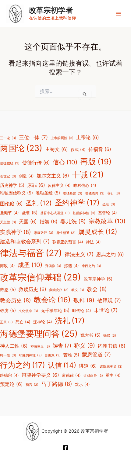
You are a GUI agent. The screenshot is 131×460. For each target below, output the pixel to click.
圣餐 (29, 212)
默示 (82, 384)
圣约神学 (77, 202)
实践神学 (15, 231)
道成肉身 (93, 376)
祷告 (62, 346)
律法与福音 (31, 253)
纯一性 (8, 355)
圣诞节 (9, 213)
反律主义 (59, 185)
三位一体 (33, 137)
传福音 (99, 149)
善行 (113, 193)
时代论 (81, 310)
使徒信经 (9, 163)
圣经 (108, 204)
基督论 (107, 213)
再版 (96, 161)
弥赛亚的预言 (67, 242)
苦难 (71, 354)
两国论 (21, 148)
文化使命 (28, 311)
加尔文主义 (53, 176)
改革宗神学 (98, 278)
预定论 (11, 384)
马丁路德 (56, 383)
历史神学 (12, 185)
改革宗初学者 (51, 10)
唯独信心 (84, 185)
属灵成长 (97, 231)
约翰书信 (112, 346)
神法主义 (40, 346)
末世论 (106, 310)
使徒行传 (36, 163)
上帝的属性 (62, 138)
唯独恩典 (94, 193)
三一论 (8, 138)
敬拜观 (109, 300)
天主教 (8, 222)
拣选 (71, 265)
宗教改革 (107, 221)
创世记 (8, 176)
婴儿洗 (73, 221)
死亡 (23, 322)
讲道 (88, 366)
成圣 (30, 265)
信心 (65, 162)
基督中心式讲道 (55, 213)
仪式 (78, 149)
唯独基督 (72, 193)
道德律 (71, 375)
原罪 (36, 185)
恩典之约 (110, 254)
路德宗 (9, 375)
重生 (113, 375)
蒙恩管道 (96, 355)
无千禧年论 (55, 310)
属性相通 (66, 233)
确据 (109, 336)
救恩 (8, 289)
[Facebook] (65, 447)
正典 (6, 322)
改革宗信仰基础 (40, 277)
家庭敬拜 (43, 233)
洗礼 (70, 320)
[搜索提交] (84, 94)
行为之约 (22, 364)
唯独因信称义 (16, 192)
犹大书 (90, 335)
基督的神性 (84, 213)
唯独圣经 (48, 192)
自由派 (52, 355)
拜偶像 (53, 266)
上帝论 (87, 137)
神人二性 (14, 346)
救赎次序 (59, 290)
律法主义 (79, 254)
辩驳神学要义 (40, 375)
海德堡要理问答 (39, 333)
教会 (97, 289)
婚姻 (49, 222)
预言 (32, 385)
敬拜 (83, 300)
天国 (28, 222)
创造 (26, 176)
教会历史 (15, 300)
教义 (77, 290)
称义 (84, 345)
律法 (93, 242)
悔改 (7, 265)
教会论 (52, 299)
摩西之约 (91, 266)
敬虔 (8, 310)
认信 (62, 365)
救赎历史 (32, 289)
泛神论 (42, 322)
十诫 (88, 174)
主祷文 (56, 149)
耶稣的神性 (30, 355)
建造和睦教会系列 (25, 242)
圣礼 (39, 203)
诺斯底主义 (111, 367)
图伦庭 (11, 204)
